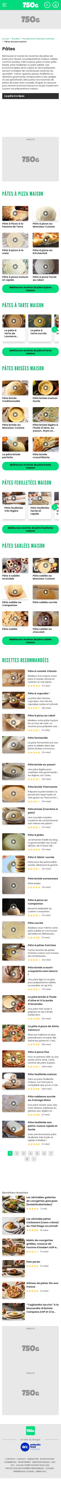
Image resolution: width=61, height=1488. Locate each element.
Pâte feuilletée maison (42, 1074)
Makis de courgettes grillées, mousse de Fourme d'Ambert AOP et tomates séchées (42, 1244)
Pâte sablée (9, 629)
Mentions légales (41, 1462)
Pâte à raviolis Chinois (42, 671)
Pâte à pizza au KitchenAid (42, 252)
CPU (13, 1465)
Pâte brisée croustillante (41, 456)
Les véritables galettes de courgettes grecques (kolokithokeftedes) (42, 1201)
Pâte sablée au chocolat (42, 631)
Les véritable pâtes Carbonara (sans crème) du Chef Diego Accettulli (42, 1222)
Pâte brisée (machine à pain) (43, 810)
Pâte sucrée (35, 923)
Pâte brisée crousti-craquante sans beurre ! (43, 971)
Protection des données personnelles (25, 1468)
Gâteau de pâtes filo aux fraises (42, 1284)
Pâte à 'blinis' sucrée (41, 857)
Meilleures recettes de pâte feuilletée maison (30, 529)
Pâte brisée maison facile (45, 400)
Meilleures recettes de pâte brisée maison (30, 466)
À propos (10, 1459)
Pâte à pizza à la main (12, 252)
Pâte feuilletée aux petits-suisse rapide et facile (42, 1126)
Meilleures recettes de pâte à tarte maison (31, 352)
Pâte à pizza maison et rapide (15, 279)
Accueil (5, 38)
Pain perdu (33, 1262)
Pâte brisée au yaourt (42, 764)
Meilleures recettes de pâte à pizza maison (31, 289)
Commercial (10, 1462)
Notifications (47, 1459)
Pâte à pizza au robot (41, 715)
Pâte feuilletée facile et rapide (39, 510)
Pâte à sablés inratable (11, 577)
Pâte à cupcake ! (39, 693)
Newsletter (33, 1459)
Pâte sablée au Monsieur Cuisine (44, 577)
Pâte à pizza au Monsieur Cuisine (44, 225)
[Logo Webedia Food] (30, 1446)
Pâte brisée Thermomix (42, 787)
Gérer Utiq (41, 1471)
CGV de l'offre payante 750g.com (32, 1465)
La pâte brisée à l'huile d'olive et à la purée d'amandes (42, 1000)
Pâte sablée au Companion (11, 604)
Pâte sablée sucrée (45, 602)
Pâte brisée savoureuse (43, 878)
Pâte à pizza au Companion (38, 901)
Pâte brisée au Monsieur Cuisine (13, 426)
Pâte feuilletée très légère (13, 509)
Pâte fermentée (38, 738)
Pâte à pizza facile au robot (44, 279)
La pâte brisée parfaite (11, 456)
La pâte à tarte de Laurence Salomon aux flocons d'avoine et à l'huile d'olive (12, 333)
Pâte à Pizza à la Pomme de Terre (12, 225)
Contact (21, 1459)
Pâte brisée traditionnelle (11, 400)
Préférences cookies (23, 1471)
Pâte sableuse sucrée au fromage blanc (41, 1098)
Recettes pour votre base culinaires (38, 38)
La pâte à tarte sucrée (38, 332)
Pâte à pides (36, 835)
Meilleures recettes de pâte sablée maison (31, 641)
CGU (53, 1462)
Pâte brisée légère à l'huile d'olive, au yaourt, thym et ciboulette (45, 427)
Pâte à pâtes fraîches (42, 945)
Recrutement (24, 1462)
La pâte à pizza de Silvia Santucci (43, 1028)
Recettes (16, 38)
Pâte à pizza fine (38, 1052)
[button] (53, 329)
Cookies (49, 1468)
